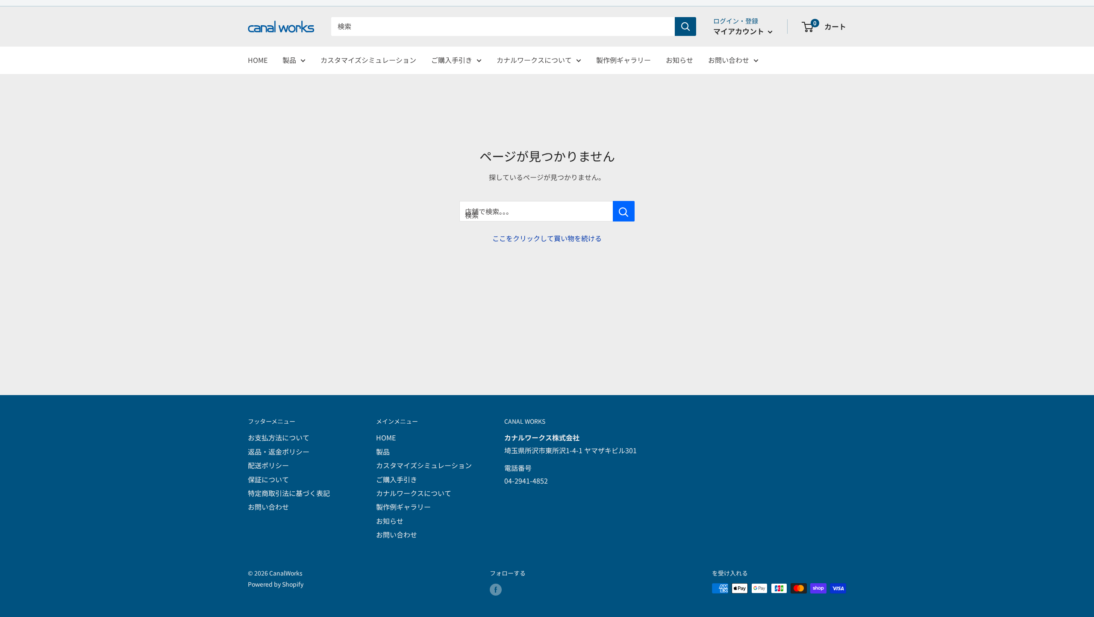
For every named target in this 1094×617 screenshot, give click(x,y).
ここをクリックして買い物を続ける (547, 238)
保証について (268, 479)
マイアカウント (739, 31)
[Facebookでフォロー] (496, 589)
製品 (289, 60)
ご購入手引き (451, 60)
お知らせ (679, 60)
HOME (258, 60)
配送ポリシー (268, 465)
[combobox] (503, 26)
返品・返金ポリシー (278, 451)
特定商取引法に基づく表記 (289, 493)
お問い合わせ (728, 60)
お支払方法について (278, 437)
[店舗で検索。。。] (624, 211)
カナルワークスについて (534, 60)
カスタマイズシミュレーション (368, 60)
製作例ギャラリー (623, 60)
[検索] (685, 26)
